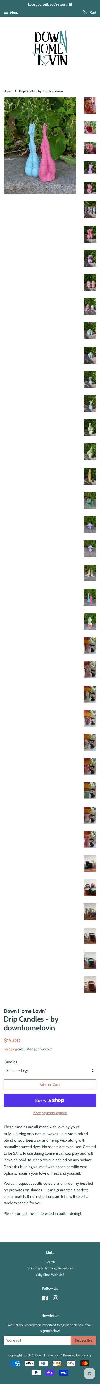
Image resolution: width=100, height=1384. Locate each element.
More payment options (50, 1113)
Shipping (10, 1049)
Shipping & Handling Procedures (50, 1268)
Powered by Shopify (77, 1355)
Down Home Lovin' (48, 1355)
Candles (10, 1062)
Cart (92, 12)
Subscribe (83, 1340)
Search (50, 1262)
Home (7, 91)
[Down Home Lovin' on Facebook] (45, 1299)
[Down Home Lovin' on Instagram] (55, 1299)
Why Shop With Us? (50, 1275)
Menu (14, 12)
